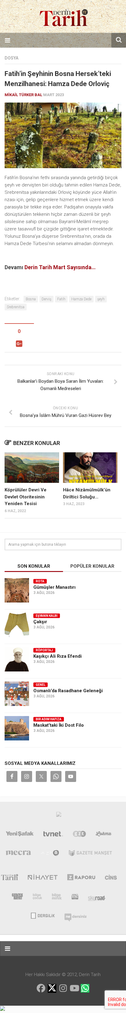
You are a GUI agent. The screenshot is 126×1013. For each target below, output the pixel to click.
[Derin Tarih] (9, 878)
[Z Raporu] (81, 878)
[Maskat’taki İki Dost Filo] (17, 728)
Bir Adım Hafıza (48, 719)
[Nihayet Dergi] (42, 878)
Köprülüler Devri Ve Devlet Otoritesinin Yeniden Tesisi (25, 496)
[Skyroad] (97, 897)
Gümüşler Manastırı (54, 587)
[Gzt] (79, 835)
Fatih (61, 299)
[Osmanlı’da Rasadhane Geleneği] (17, 694)
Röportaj (44, 650)
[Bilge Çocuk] (37, 897)
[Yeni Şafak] (20, 835)
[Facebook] (41, 988)
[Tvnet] (53, 835)
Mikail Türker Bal (23, 94)
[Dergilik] (42, 915)
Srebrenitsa (15, 307)
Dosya (11, 58)
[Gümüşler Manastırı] (17, 590)
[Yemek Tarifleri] (104, 835)
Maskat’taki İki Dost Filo (58, 725)
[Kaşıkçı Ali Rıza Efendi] (17, 659)
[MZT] (50, 854)
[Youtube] (74, 988)
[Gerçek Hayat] (17, 897)
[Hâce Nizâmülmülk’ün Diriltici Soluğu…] (90, 467)
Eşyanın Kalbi (46, 615)
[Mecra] (18, 854)
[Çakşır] (17, 625)
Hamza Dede (81, 299)
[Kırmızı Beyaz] (75, 897)
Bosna (31, 299)
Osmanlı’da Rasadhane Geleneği (68, 690)
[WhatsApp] (85, 988)
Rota (40, 581)
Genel (40, 684)
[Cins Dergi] (111, 878)
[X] (52, 988)
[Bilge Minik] (57, 897)
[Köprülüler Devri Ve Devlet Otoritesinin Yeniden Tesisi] (32, 467)
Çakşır (40, 621)
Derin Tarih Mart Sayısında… (60, 267)
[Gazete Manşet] (90, 854)
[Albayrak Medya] (58, 816)
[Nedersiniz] (76, 915)
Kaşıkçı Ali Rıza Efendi (57, 656)
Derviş (46, 299)
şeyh (101, 299)
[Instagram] (63, 988)
